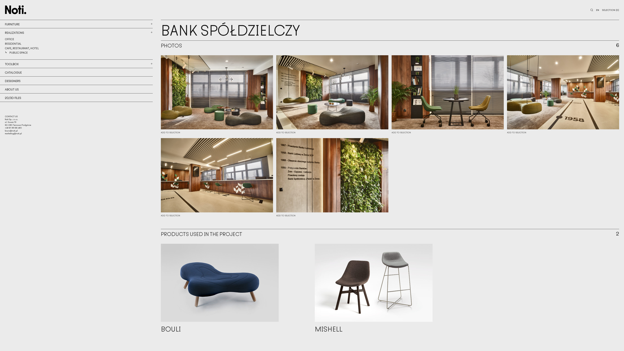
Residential (13, 43)
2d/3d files (13, 98)
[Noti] (15, 9)
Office (9, 39)
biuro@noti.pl (11, 130)
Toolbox (12, 64)
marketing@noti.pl (13, 133)
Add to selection (170, 132)
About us (12, 89)
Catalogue (13, 72)
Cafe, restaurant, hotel (22, 48)
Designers (12, 81)
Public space (18, 52)
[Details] (217, 92)
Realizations (14, 32)
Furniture (12, 24)
